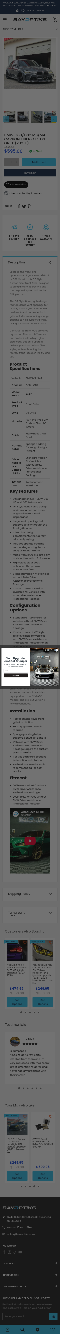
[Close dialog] (56, 650)
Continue (15, 675)
